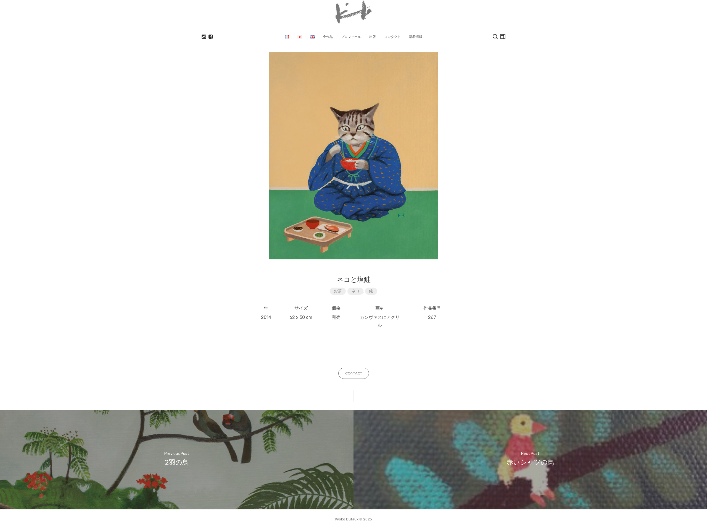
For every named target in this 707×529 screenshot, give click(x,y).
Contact (353, 373)
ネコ (355, 291)
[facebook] (211, 37)
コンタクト (392, 37)
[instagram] (204, 37)
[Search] (495, 36)
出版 (372, 37)
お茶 (338, 291)
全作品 (328, 37)
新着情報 (415, 37)
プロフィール (351, 37)
